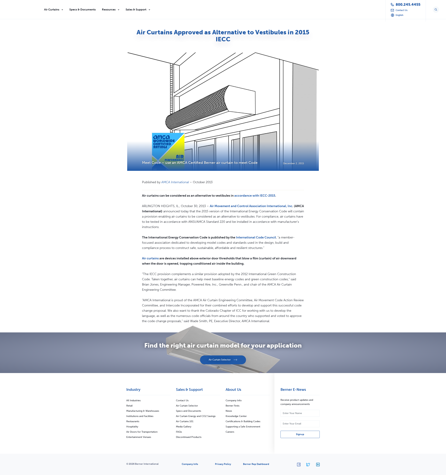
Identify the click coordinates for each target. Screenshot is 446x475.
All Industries (133, 400)
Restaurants (132, 421)
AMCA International (175, 182)
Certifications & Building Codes (243, 421)
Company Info (234, 400)
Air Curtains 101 (184, 421)
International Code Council (256, 237)
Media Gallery (183, 426)
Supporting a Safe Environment (243, 426)
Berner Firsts (232, 405)
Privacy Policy (223, 464)
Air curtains (150, 258)
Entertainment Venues (138, 437)
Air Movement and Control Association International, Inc (251, 206)
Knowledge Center (236, 416)
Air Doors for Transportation (141, 431)
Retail (129, 405)
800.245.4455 (408, 4)
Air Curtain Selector (187, 405)
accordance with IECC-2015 (254, 195)
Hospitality (132, 426)
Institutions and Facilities (139, 416)
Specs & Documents (82, 9)
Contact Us (182, 400)
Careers (230, 431)
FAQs (179, 431)
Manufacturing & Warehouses (142, 410)
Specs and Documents (188, 410)
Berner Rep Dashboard (256, 464)
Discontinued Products (188, 437)
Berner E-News (293, 389)
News (229, 410)
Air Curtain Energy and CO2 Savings (196, 416)
